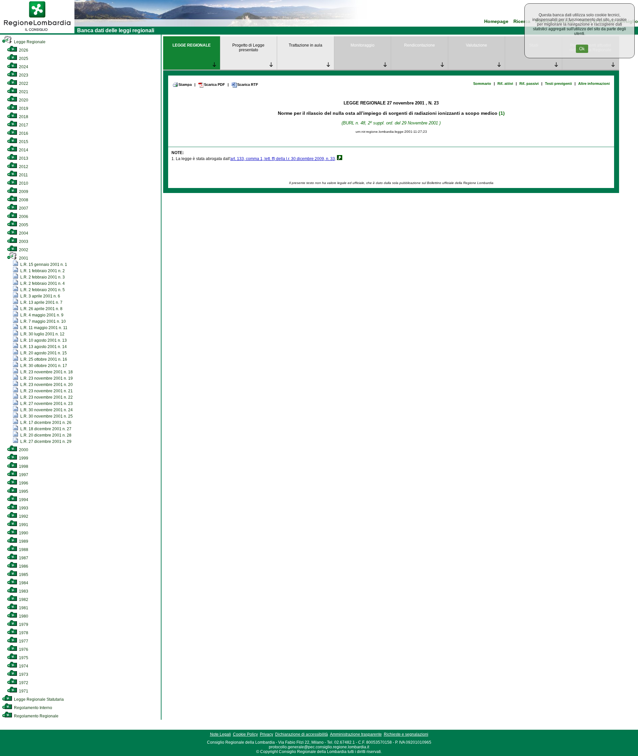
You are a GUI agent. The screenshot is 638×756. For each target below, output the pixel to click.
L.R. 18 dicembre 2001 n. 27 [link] (45, 429)
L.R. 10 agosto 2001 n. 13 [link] (43, 340)
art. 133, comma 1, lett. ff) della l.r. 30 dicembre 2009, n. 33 (282, 158)
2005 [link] (23, 225)
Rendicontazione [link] (419, 45)
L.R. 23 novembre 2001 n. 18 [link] (46, 372)
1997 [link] (23, 474)
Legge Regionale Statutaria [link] (38, 699)
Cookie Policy (245, 734)
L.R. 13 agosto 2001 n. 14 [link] (43, 346)
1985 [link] (23, 574)
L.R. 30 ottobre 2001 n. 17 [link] (43, 365)
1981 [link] (23, 608)
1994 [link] (23, 499)
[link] (37, 32)
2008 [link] (23, 200)
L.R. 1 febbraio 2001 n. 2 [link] (42, 271)
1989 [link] (23, 541)
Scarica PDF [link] (214, 85)
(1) (502, 113)
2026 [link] (23, 50)
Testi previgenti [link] (558, 84)
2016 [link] (23, 133)
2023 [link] (23, 75)
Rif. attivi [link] (505, 84)
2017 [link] (23, 125)
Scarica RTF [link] (247, 85)
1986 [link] (23, 566)
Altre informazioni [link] (594, 84)
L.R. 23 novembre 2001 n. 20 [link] (46, 384)
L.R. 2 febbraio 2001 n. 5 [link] (42, 289)
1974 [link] (23, 666)
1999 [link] (23, 458)
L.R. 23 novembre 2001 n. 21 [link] (46, 391)
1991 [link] (23, 524)
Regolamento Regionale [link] (35, 716)
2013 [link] (23, 158)
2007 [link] (23, 208)
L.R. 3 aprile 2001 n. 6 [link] (39, 296)
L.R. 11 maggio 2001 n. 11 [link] (43, 327)
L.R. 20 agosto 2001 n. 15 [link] (43, 353)
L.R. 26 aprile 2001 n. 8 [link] (40, 308)
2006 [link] (23, 216)
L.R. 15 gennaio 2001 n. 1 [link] (43, 264)
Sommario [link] (482, 84)
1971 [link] (23, 691)
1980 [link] (23, 616)
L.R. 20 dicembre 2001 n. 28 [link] (45, 435)
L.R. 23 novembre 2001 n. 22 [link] (46, 397)
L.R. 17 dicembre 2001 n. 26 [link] (45, 422)
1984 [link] (23, 583)
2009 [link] (23, 191)
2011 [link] (23, 175)
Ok (582, 48)
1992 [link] (23, 516)
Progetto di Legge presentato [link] (248, 47)
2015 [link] (23, 141)
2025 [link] (23, 58)
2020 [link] (23, 100)
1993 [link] (23, 508)
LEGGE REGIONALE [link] (191, 45)
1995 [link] (23, 491)
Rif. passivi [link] (529, 84)
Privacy (266, 734)
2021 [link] (23, 92)
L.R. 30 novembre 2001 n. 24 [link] (46, 410)
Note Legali (220, 734)
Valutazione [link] (476, 45)
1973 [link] (23, 674)
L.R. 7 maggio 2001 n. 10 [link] (42, 321)
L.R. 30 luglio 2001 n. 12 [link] (41, 334)
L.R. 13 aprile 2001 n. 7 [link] (40, 302)
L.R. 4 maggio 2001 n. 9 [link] (41, 315)
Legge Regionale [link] (29, 42)
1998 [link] (23, 466)
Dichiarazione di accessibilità (301, 734)
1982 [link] (23, 599)
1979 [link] (23, 624)
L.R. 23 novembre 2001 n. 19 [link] (46, 378)
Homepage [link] (496, 21)
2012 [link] (23, 166)
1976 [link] (23, 649)
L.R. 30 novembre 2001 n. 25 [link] (46, 416)
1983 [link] (23, 591)
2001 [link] (23, 258)
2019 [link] (23, 108)
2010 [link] (23, 183)
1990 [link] (23, 533)
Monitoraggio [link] (362, 45)
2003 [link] (23, 241)
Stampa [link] (185, 85)
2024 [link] (23, 67)
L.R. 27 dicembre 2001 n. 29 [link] (45, 441)
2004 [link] (23, 233)
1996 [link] (23, 483)
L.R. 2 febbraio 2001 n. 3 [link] (42, 277)
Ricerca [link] (521, 21)
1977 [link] (23, 641)
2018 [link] (23, 116)
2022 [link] (23, 83)
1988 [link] (23, 549)
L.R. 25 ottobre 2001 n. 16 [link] (43, 359)
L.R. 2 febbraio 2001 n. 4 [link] (42, 283)
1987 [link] (23, 558)
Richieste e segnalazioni (406, 734)
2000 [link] (23, 450)
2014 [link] (23, 150)
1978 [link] (23, 633)
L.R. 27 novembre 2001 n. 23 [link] (46, 403)
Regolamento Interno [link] (32, 707)
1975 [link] (23, 658)
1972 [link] (23, 682)
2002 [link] (23, 250)
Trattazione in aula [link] (305, 45)
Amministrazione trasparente (356, 734)
